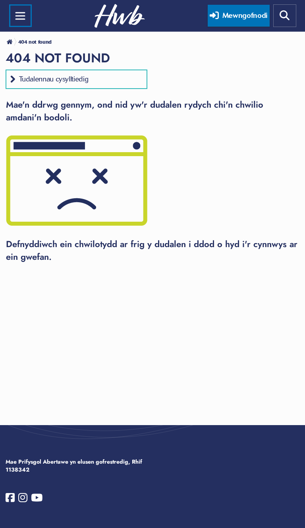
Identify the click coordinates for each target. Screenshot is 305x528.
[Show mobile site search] (284, 15)
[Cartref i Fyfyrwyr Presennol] (10, 42)
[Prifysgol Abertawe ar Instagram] (22, 499)
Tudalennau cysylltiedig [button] (54, 79)
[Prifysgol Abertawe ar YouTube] (36, 499)
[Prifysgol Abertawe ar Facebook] (10, 499)
